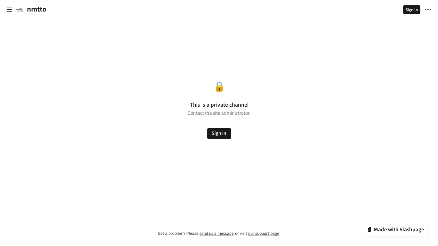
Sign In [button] (219, 133)
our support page (263, 233)
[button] (9, 9)
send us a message (216, 233)
